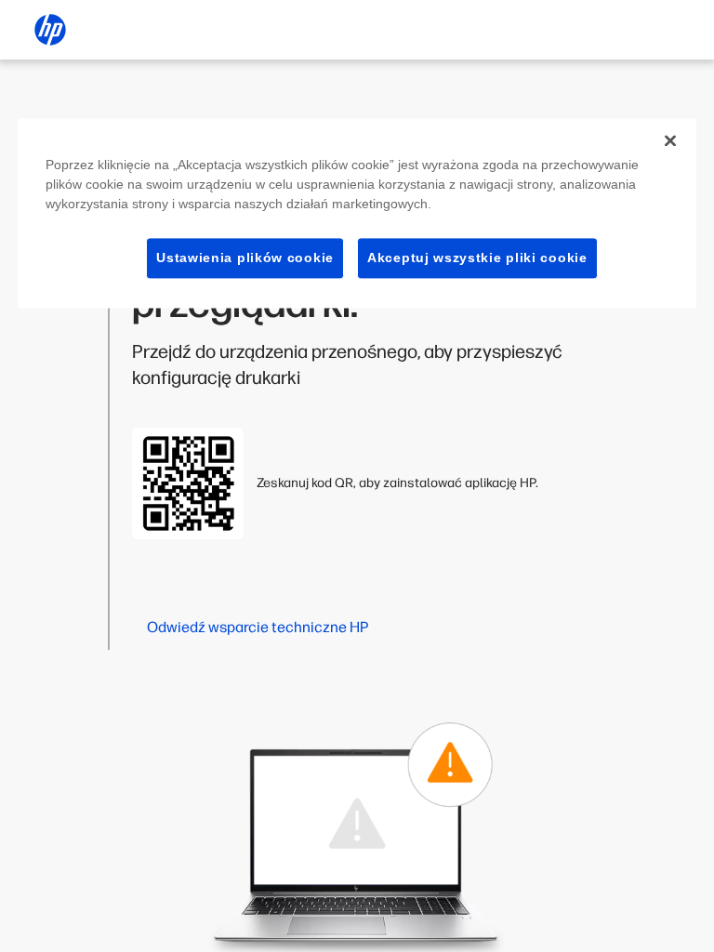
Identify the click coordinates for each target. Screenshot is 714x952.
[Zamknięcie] (670, 140)
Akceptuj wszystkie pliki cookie (477, 257)
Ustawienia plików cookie (245, 257)
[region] (357, 213)
